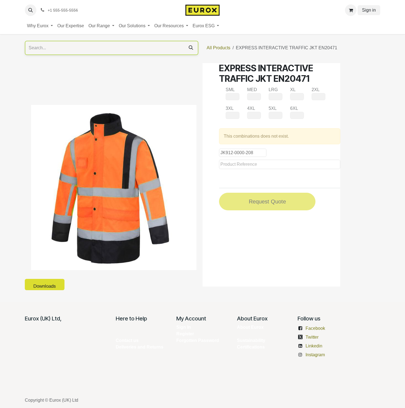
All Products (218, 47)
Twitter (312, 337)
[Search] (191, 48)
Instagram (315, 354)
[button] (30, 10)
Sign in (369, 10)
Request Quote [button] (267, 201)
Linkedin (314, 346)
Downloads (44, 286)
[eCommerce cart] (351, 10)
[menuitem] (40, 25)
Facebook (315, 328)
